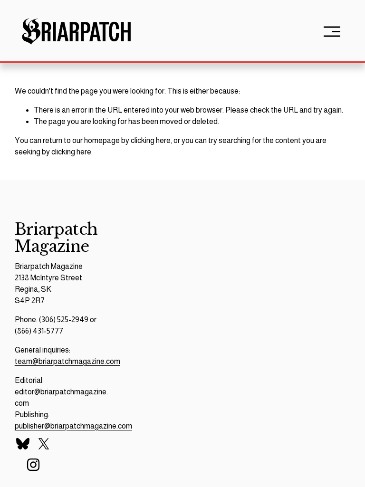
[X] (43, 443)
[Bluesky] (22, 443)
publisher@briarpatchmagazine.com (73, 426)
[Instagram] (33, 464)
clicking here (151, 140)
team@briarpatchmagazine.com (67, 361)
